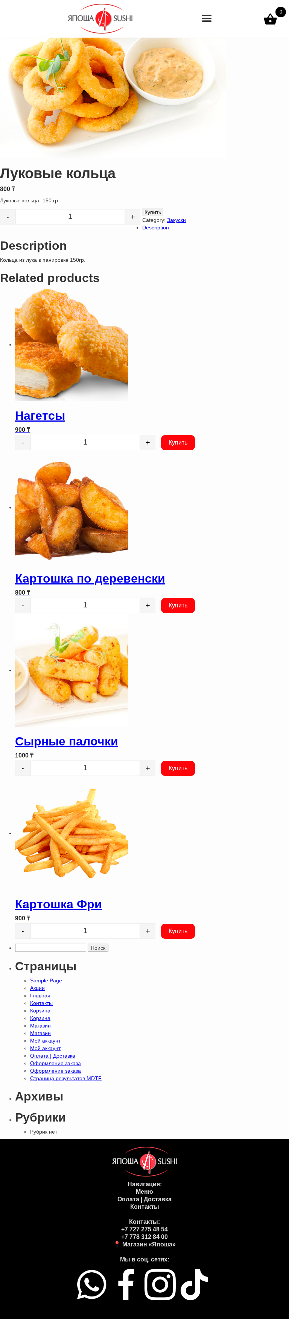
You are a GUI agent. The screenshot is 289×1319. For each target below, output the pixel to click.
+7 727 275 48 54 (144, 1229)
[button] (207, 19)
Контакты (41, 1003)
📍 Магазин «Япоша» (144, 1244)
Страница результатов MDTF (66, 1078)
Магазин (40, 1026)
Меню (144, 1191)
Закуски (176, 220)
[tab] (152, 227)
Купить (152, 212)
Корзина (40, 1011)
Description (155, 228)
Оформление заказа (55, 1063)
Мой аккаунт (45, 1041)
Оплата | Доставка (52, 1056)
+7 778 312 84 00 (144, 1237)
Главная (40, 996)
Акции (37, 988)
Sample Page (46, 980)
